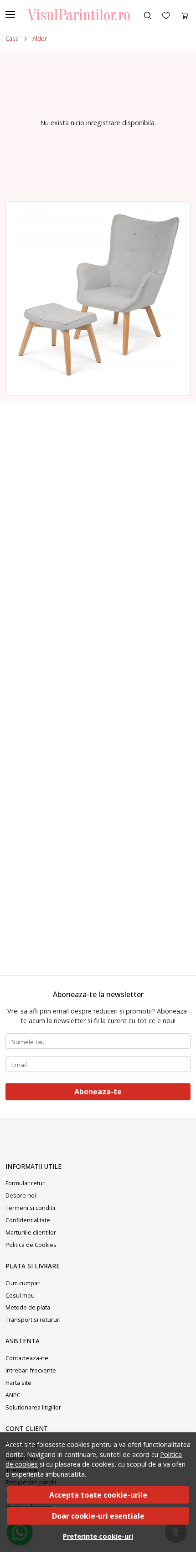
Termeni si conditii (30, 1208)
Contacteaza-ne (26, 1358)
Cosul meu (20, 1295)
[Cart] (184, 14)
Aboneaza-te (98, 1092)
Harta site (18, 1383)
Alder (39, 38)
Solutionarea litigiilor (33, 1407)
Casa (12, 38)
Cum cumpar (22, 1283)
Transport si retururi (33, 1320)
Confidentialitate (27, 1220)
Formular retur (25, 1183)
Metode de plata (27, 1307)
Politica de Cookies (31, 1245)
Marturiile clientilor (30, 1232)
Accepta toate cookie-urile (98, 1495)
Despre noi (20, 1195)
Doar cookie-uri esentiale (98, 1516)
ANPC (13, 1395)
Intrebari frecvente (30, 1370)
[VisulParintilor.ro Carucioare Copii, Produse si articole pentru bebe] (76, 14)
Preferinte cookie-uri (98, 1536)
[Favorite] (166, 14)
